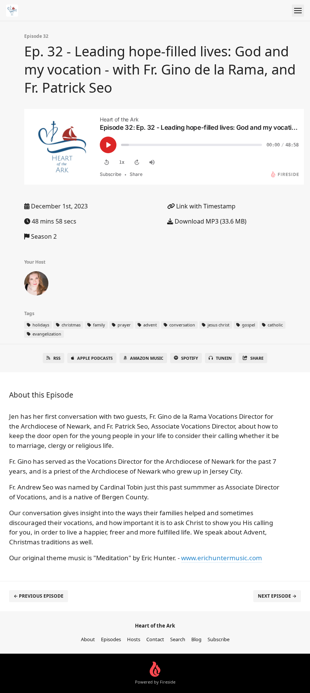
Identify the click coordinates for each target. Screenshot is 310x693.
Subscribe (218, 639)
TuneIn (224, 358)
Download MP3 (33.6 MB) (209, 221)
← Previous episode (39, 596)
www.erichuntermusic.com (221, 557)
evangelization (46, 334)
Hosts (133, 639)
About (88, 639)
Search (177, 639)
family (98, 325)
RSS (56, 358)
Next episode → (277, 596)
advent (149, 325)
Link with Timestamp (205, 206)
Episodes (111, 639)
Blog (196, 639)
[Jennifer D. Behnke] (36, 284)
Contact (155, 639)
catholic (275, 325)
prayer (123, 325)
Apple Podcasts (95, 358)
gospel (248, 325)
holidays (40, 325)
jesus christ (217, 325)
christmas (70, 325)
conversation (181, 325)
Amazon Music (146, 358)
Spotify (189, 358)
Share (257, 358)
